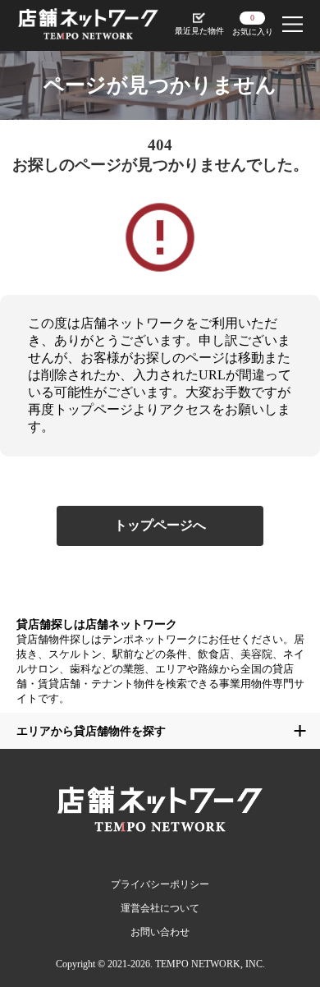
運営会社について (160, 908)
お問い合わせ (160, 932)
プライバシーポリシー (160, 884)
